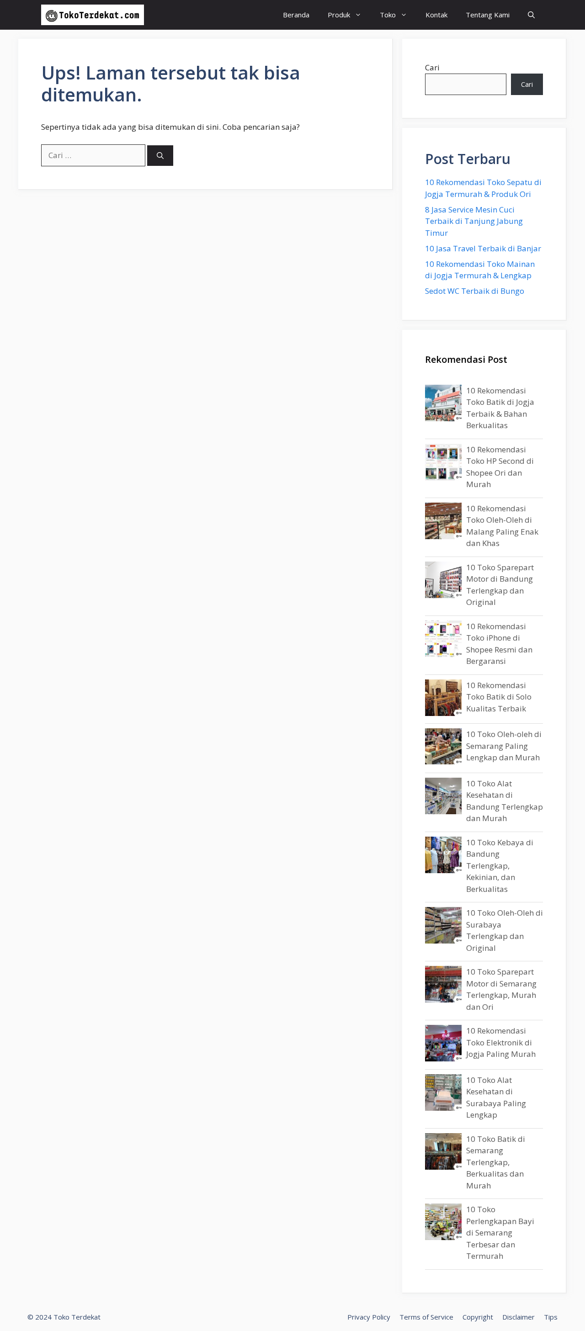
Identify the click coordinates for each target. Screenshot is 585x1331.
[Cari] (160, 155)
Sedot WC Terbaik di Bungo (474, 291)
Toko (388, 14)
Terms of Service (426, 1316)
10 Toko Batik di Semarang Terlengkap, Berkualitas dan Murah (495, 1162)
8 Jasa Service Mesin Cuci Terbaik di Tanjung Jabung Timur (474, 221)
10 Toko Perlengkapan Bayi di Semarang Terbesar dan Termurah (500, 1232)
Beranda (296, 14)
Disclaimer (518, 1316)
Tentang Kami (488, 14)
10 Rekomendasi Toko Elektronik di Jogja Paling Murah (501, 1042)
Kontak (436, 14)
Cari (432, 67)
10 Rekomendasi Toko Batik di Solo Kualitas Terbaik (499, 697)
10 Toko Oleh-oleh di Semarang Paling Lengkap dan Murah (504, 746)
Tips (551, 1316)
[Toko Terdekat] (92, 15)
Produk (339, 14)
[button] (531, 15)
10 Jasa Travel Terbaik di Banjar (483, 248)
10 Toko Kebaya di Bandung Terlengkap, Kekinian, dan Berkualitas (499, 865)
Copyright (478, 1316)
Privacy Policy (368, 1316)
